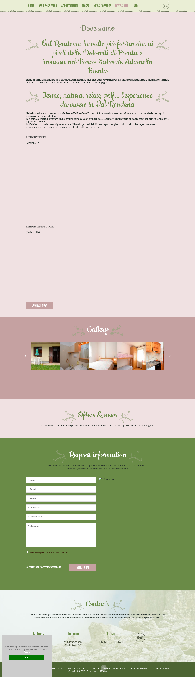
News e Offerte (102, 6)
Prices (85, 6)
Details (27, 652)
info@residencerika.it (111, 642)
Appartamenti (69, 6)
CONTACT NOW (39, 305)
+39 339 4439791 (72, 645)
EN (168, 1)
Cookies (104, 671)
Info (135, 6)
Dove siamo (121, 6)
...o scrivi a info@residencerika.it (43, 566)
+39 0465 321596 (72, 642)
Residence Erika (47, 6)
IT (164, 1)
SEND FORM (83, 567)
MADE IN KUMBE (163, 668)
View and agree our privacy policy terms (62, 552)
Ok (26, 657)
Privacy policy (93, 671)
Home (31, 6)
